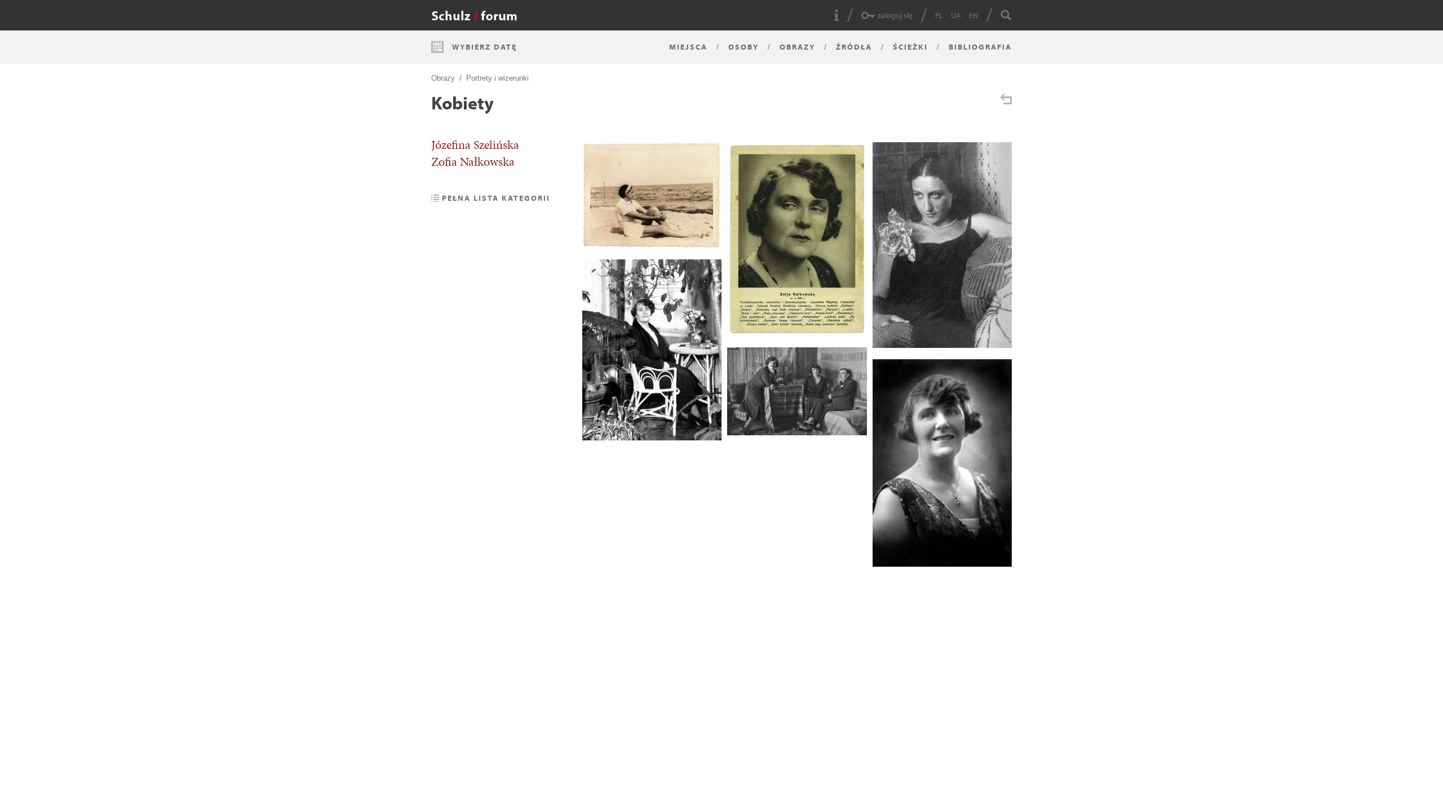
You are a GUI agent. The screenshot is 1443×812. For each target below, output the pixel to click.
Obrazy (797, 47)
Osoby (743, 47)
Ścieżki (910, 47)
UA (956, 15)
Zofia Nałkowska (473, 161)
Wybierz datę (484, 47)
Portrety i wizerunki (497, 78)
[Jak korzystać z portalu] (836, 15)
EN (973, 15)
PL (939, 15)
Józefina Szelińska (475, 144)
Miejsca (688, 47)
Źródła (854, 47)
